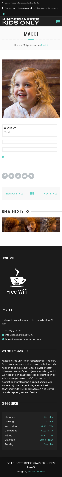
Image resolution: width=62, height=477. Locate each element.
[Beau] (11, 231)
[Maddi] (31, 117)
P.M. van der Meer (36, 471)
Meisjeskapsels (31, 45)
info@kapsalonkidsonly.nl (45, 8)
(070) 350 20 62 (31, 2)
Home (17, 45)
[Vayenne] (50, 231)
